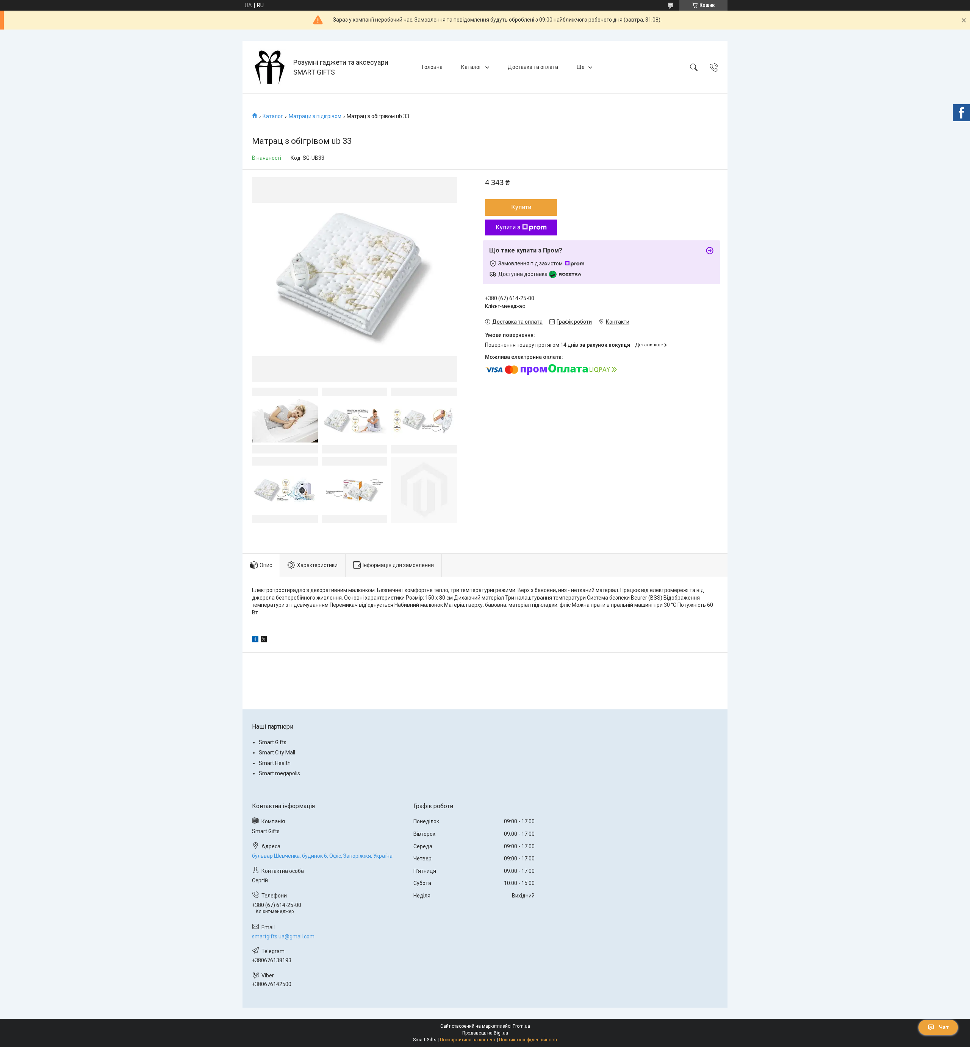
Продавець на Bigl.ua (485, 1033)
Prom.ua (521, 1026)
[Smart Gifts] (269, 67)
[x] (264, 640)
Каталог (471, 67)
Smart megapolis (279, 773)
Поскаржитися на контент (468, 1039)
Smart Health (275, 763)
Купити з (508, 227)
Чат (944, 1027)
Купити (521, 207)
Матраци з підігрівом (315, 116)
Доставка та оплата (533, 67)
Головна (432, 67)
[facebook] (255, 640)
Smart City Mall (277, 752)
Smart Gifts (272, 742)
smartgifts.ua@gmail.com (283, 936)
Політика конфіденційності (528, 1039)
